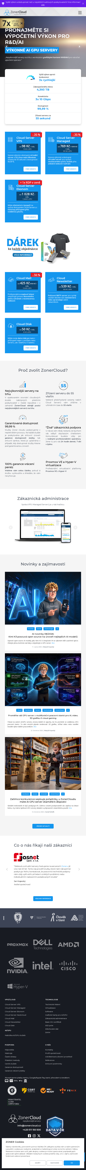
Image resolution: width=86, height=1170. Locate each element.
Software (49, 1011)
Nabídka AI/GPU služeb (15, 1035)
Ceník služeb (10, 1064)
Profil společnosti (52, 1053)
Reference (49, 1060)
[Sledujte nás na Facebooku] (30, 1136)
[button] (6, 46)
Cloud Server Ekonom (14, 1011)
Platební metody (12, 1060)
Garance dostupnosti (14, 1067)
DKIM (47, 1032)
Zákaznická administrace (43, 498)
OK (72, 1163)
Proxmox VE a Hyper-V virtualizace (61, 463)
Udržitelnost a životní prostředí (58, 1057)
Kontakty (49, 1050)
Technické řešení (52, 1004)
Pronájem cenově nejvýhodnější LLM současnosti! (34, 37)
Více (53, 643)
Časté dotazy (10, 1057)
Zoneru (64, 866)
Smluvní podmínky (53, 1064)
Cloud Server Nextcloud (15, 1015)
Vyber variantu (30, 169)
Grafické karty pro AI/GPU (56, 1015)
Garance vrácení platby (15, 1071)
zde (43, 5)
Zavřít (37, 1163)
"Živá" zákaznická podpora (63, 427)
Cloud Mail (9, 1018)
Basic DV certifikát (53, 1022)
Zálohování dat (51, 1029)
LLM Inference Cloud (28, 51)
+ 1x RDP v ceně (30, 182)
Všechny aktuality (43, 826)
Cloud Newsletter (13, 1022)
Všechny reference (43, 898)
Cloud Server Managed (15, 1008)
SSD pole (49, 1025)
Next (79, 869)
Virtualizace (50, 1008)
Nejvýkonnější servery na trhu (22, 392)
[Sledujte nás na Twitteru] (39, 1136)
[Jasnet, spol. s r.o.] (43, 856)
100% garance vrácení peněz (19, 465)
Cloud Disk (10, 1025)
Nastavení (55, 1163)
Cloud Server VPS (12, 1004)
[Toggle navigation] (82, 13)
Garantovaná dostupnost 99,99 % (21, 425)
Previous (6, 869)
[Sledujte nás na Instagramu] (35, 1136)
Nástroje (8, 1053)
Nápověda (9, 1050)
